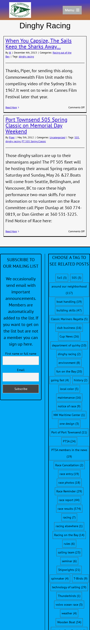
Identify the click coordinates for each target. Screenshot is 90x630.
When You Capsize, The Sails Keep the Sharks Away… (38, 43)
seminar (69, 561)
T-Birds (80, 578)
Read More (11, 107)
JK (10, 52)
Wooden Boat (69, 622)
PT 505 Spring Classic (34, 141)
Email (20, 370)
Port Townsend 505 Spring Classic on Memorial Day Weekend (36, 125)
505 (76, 137)
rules (69, 544)
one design (69, 424)
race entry (69, 474)
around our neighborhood (69, 289)
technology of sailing (69, 587)
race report (69, 500)
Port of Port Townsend (69, 432)
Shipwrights (69, 570)
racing (69, 517)
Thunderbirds (69, 596)
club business (69, 328)
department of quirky (69, 345)
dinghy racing (26, 56)
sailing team (69, 552)
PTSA (69, 441)
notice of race (69, 406)
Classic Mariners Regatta (69, 319)
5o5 (62, 278)
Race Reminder (69, 491)
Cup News (69, 336)
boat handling (69, 302)
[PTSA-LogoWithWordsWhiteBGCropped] (20, 4)
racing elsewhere (69, 526)
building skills (69, 310)
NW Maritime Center (69, 415)
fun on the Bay (69, 371)
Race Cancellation (69, 465)
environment (69, 363)
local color (69, 389)
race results (69, 509)
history (80, 380)
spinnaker (60, 578)
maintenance (69, 397)
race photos (69, 483)
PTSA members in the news (69, 453)
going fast (60, 380)
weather (69, 613)
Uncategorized (57, 137)
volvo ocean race (69, 605)
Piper (12, 137)
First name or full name (20, 354)
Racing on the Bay (69, 535)
